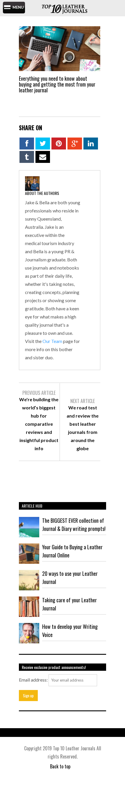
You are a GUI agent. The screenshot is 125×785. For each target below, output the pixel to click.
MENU (18, 7)
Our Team (52, 341)
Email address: (33, 679)
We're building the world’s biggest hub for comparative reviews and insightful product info (38, 424)
